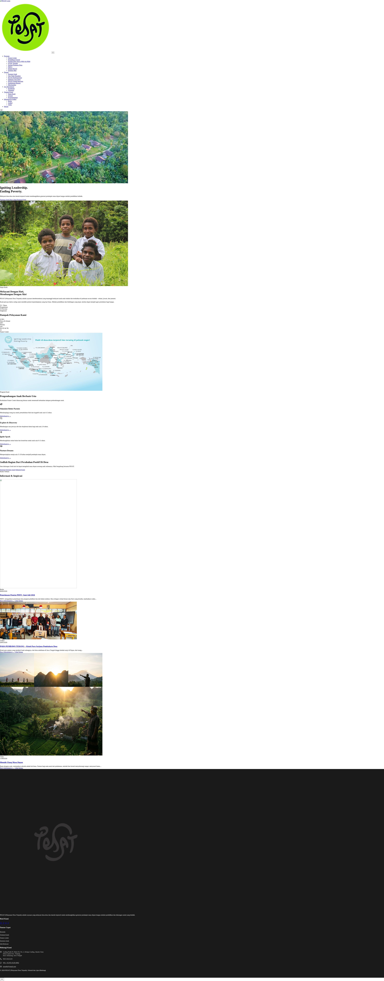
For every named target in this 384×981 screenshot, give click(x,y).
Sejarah (10, 96)
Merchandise (12, 85)
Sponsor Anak (12, 74)
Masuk (6, 106)
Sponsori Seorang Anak (7, 470)
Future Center (12, 58)
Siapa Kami (11, 94)
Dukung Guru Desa (14, 79)
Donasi (6, 72)
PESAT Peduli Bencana (15, 81)
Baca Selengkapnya (7, 601)
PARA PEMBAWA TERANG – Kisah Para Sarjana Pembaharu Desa (28, 646)
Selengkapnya (5, 416)
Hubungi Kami (20, 470)
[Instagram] (1, 924)
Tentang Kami (8, 92)
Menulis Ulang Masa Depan (11, 762)
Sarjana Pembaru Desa (15, 65)
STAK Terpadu (13, 63)
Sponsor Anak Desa (6, 199)
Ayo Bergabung (9, 87)
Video (10, 105)
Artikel (10, 103)
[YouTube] (6, 924)
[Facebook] (3, 924)
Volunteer (11, 90)
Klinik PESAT (12, 69)
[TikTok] (8, 924)
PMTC (10, 67)
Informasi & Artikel (10, 99)
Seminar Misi (12, 70)
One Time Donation (14, 76)
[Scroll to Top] (2, 979)
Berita (10, 101)
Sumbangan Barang (14, 83)
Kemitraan (11, 88)
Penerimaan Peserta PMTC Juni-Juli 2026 (17, 595)
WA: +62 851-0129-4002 (11, 963)
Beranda (2, 932)
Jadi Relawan (4, 944)
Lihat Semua (19, 601)
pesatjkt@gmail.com (9, 966)
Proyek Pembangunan (15, 78)
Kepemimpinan (13, 97)
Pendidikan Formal (14, 60)
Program (6, 56)
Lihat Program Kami (19, 199)
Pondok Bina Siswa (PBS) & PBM (19, 61)
